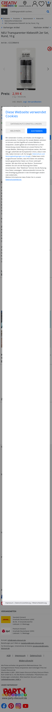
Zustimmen (37, 131)
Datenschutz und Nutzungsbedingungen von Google (25, 155)
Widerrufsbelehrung (39, 603)
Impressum (9, 603)
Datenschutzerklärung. (14, 179)
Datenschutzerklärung (23, 603)
